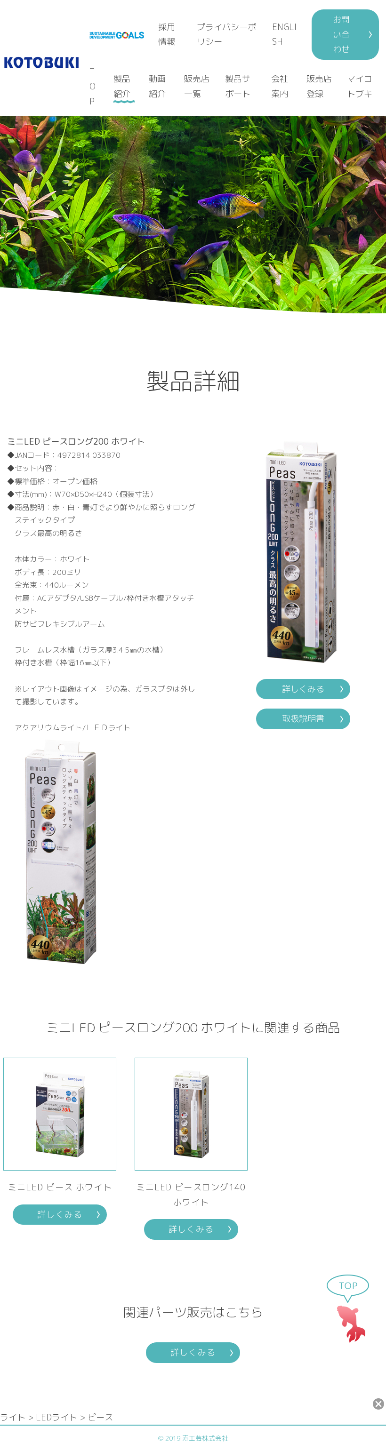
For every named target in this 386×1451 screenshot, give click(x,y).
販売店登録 (319, 86)
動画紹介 (157, 86)
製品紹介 (121, 86)
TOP (92, 86)
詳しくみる (303, 689)
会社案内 (279, 86)
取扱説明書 (303, 719)
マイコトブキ (359, 86)
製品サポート (237, 86)
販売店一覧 (196, 86)
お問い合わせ (341, 34)
